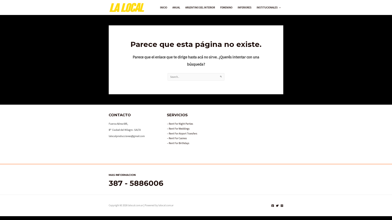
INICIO (163, 7)
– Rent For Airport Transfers (182, 133)
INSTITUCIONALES (267, 7)
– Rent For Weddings (178, 128)
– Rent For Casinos (177, 138)
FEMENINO (226, 7)
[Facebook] (272, 205)
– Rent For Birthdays (178, 143)
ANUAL (176, 7)
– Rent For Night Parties (180, 123)
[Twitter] (277, 205)
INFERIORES (244, 7)
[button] (279, 7)
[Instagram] (282, 205)
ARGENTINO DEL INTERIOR (200, 7)
